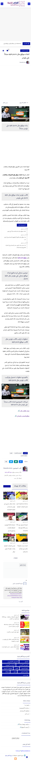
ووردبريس (25, 675)
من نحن (27, 713)
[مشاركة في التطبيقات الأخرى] (6, 461)
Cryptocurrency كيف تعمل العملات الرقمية (22, 505)
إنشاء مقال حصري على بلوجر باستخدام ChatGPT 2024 (9, 507)
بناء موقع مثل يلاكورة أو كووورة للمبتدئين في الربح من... (15, 238)
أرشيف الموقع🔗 (24, 727)
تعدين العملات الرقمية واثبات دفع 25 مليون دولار (9, 549)
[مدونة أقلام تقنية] (15, 4)
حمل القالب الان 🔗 (23, 411)
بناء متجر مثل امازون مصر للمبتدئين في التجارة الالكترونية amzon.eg (16, 246)
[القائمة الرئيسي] (29, 4)
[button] (21, 461)
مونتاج (7, 671)
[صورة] (24, 617)
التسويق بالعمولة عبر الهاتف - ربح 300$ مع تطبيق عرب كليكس (10, 618)
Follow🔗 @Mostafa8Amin (23, 751)
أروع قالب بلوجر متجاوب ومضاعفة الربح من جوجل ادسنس (11, 625)
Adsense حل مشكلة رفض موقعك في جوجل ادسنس (12, 44)
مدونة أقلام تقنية (8, 472)
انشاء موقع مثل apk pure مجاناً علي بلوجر (16, 231)
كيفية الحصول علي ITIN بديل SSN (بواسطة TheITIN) (22, 528)
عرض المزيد (7, 486)
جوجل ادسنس (24, 456)
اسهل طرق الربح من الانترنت (13, 632)
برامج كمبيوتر (24, 668)
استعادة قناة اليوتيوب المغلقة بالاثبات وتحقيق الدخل (9, 528)
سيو (15, 671)
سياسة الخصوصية (24, 708)
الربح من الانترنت (24, 51)
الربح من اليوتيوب (10, 665)
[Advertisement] (15, 24)
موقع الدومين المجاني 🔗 (22, 416)
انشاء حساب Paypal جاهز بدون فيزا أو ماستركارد (22, 549)
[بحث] (2, 4)
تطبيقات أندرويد (8, 668)
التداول (26, 661)
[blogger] (15, 759)
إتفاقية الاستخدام (24, 711)
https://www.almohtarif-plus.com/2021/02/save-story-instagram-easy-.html (14, 596)
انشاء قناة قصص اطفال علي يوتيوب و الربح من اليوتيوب (11, 640)
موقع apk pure (22, 258)
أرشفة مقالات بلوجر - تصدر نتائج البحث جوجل (10, 648)
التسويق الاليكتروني (13, 661)
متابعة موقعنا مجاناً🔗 (23, 724)
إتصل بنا (27, 705)
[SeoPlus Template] (25, 756)
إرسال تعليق (23, 565)
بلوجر (11, 453)
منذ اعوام (23, 229)
